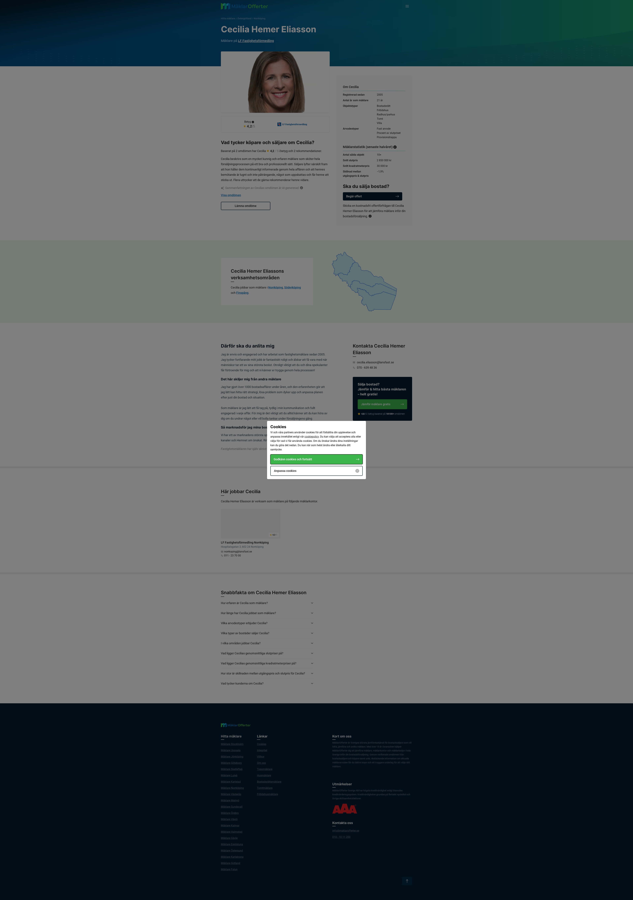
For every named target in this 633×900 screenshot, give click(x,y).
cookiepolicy (311, 436)
